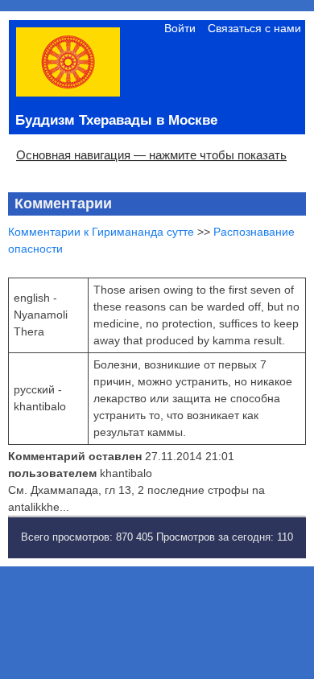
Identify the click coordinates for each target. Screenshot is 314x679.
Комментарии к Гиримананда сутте (101, 231)
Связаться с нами (254, 28)
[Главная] (68, 92)
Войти (180, 28)
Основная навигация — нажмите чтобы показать (151, 155)
